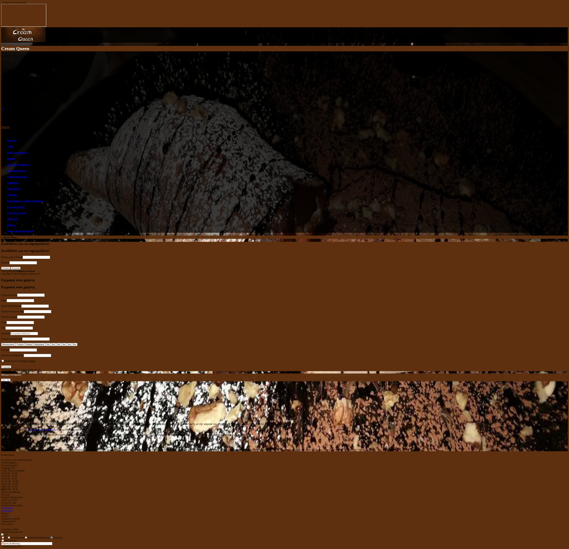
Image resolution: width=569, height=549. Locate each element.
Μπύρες (12, 140)
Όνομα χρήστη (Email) (12, 257)
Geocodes (57, 537)
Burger (11, 158)
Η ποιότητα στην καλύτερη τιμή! (16, 460)
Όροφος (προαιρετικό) (11, 339)
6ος (74, 344)
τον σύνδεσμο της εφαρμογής (42, 429)
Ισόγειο (29, 344)
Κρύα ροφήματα (17, 152)
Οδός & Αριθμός (9, 317)
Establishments (17, 537)
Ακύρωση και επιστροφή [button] (13, 2)
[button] (23, 41)
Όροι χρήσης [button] (7, 271)
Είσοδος (5, 268)
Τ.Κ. (3, 328)
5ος (69, 344)
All (5, 537)
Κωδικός (5, 262)
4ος (64, 344)
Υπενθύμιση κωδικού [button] (24, 271)
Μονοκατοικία (8, 344)
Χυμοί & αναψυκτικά (20, 231)
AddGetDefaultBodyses (38, 537)
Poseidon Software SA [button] (29, 273)
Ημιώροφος (39, 344)
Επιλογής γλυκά (16, 212)
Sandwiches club (17, 176)
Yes (3, 380)
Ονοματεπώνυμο (9, 295)
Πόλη (4, 322)
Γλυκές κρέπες (16, 207)
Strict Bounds (10, 540)
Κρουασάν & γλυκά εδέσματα (25, 200)
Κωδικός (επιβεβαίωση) (12, 355)
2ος (53, 344)
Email (4, 300)
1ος (48, 344)
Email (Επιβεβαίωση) (11, 306)
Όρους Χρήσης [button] (28, 361)
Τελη (10, 146)
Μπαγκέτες (14, 188)
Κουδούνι (6, 333)
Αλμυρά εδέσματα (18, 164)
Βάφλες (11, 225)
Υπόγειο (20, 344)
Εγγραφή (16, 268)
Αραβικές (13, 182)
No (8, 380)
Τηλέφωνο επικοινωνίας (12, 311)
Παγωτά (12, 219)
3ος (58, 344)
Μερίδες (12, 194)
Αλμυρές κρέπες (16, 170)
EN (2, 109)
